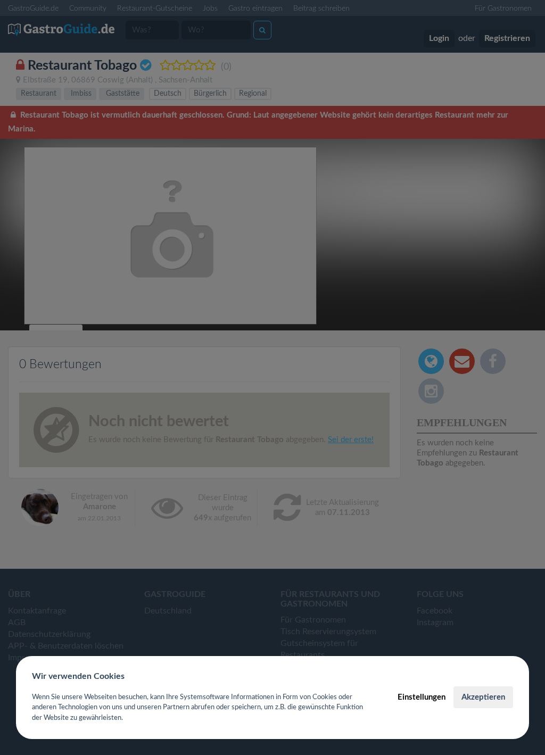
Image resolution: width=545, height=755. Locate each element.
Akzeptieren (483, 697)
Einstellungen (421, 697)
